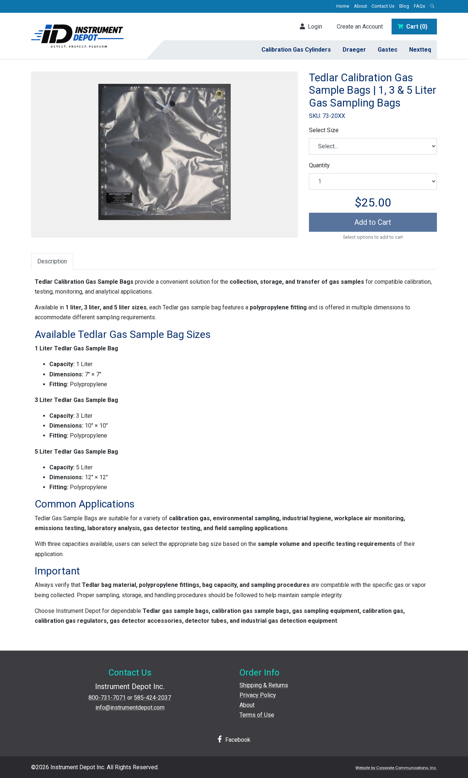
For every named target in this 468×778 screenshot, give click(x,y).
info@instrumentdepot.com (130, 707)
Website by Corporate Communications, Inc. (396, 768)
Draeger (354, 49)
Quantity (319, 165)
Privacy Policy (257, 695)
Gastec (387, 49)
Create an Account (360, 26)
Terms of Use (256, 714)
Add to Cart (372, 222)
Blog (404, 6)
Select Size (324, 130)
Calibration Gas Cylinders (296, 49)
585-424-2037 (152, 697)
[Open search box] (432, 6)
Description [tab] (52, 261)
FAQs (419, 6)
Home (342, 6)
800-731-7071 (107, 697)
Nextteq (420, 49)
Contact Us (383, 6)
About (360, 6)
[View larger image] (165, 152)
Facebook (237, 739)
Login (313, 26)
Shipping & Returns (263, 685)
